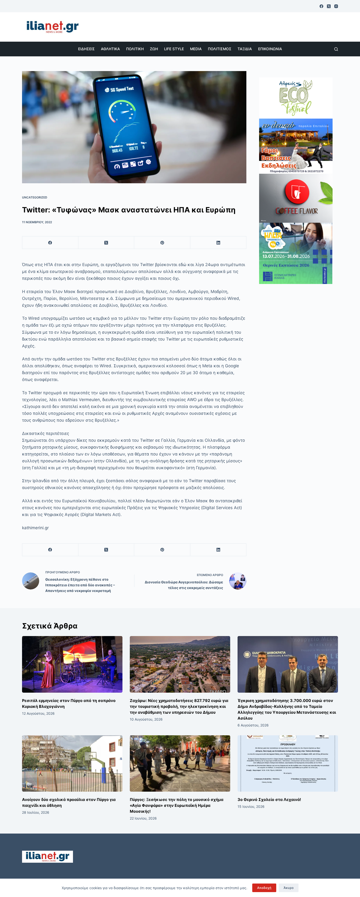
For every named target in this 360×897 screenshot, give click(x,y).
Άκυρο (289, 888)
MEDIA (196, 49)
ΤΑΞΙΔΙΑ (245, 49)
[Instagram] (336, 6)
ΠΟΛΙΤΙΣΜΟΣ (219, 49)
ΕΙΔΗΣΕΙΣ (86, 49)
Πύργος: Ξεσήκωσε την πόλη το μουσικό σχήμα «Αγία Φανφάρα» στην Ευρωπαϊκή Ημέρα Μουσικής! (176, 805)
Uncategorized (34, 197)
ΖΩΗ (154, 49)
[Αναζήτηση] (336, 49)
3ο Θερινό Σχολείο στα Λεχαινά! (269, 799)
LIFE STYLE (174, 49)
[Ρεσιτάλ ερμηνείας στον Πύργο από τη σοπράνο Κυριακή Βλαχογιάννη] (72, 664)
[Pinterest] (162, 242)
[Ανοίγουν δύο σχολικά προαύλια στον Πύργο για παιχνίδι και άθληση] (72, 763)
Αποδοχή (264, 888)
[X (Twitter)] (329, 6)
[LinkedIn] (218, 242)
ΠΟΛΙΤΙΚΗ (135, 49)
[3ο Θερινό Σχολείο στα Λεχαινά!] (288, 763)
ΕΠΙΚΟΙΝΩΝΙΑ (270, 49)
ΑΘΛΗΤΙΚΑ (110, 49)
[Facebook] (321, 6)
